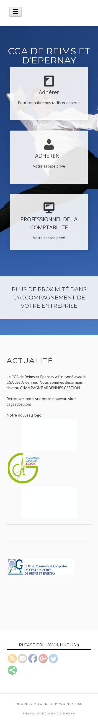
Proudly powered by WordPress (49, 704)
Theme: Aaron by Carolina (49, 713)
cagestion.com (19, 404)
